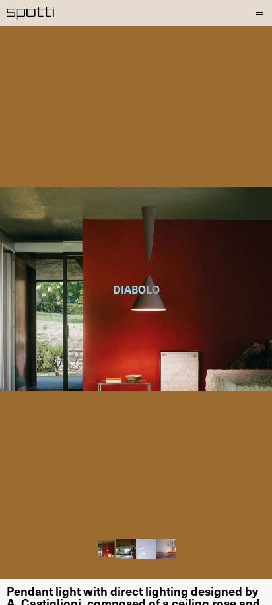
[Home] (31, 13)
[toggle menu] (258, 13)
